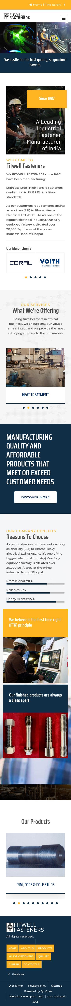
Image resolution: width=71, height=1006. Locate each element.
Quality (43, 956)
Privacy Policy (37, 985)
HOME (12, 948)
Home (37, 4)
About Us (27, 948)
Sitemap (56, 985)
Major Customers (21, 956)
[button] (26, 277)
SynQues (46, 991)
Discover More (35, 497)
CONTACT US (31, 964)
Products (45, 948)
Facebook (18, 974)
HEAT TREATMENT (35, 394)
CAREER (14, 964)
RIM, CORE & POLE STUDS (36, 884)
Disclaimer (16, 985)
